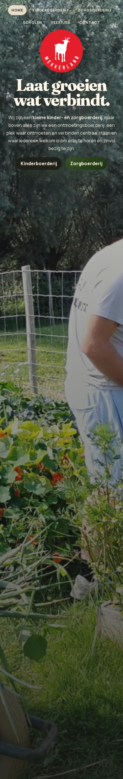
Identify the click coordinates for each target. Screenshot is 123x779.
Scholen (32, 22)
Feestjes (60, 22)
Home (17, 10)
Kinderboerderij (50, 10)
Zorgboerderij (95, 10)
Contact (89, 22)
